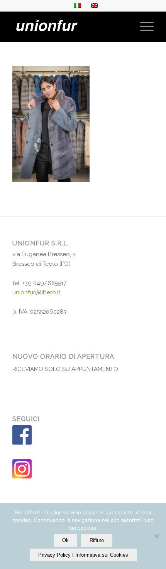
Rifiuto (97, 540)
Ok (65, 540)
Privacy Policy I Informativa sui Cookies (83, 555)
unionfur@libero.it (36, 292)
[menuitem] (143, 26)
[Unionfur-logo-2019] (68, 26)
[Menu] (143, 26)
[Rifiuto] (156, 536)
